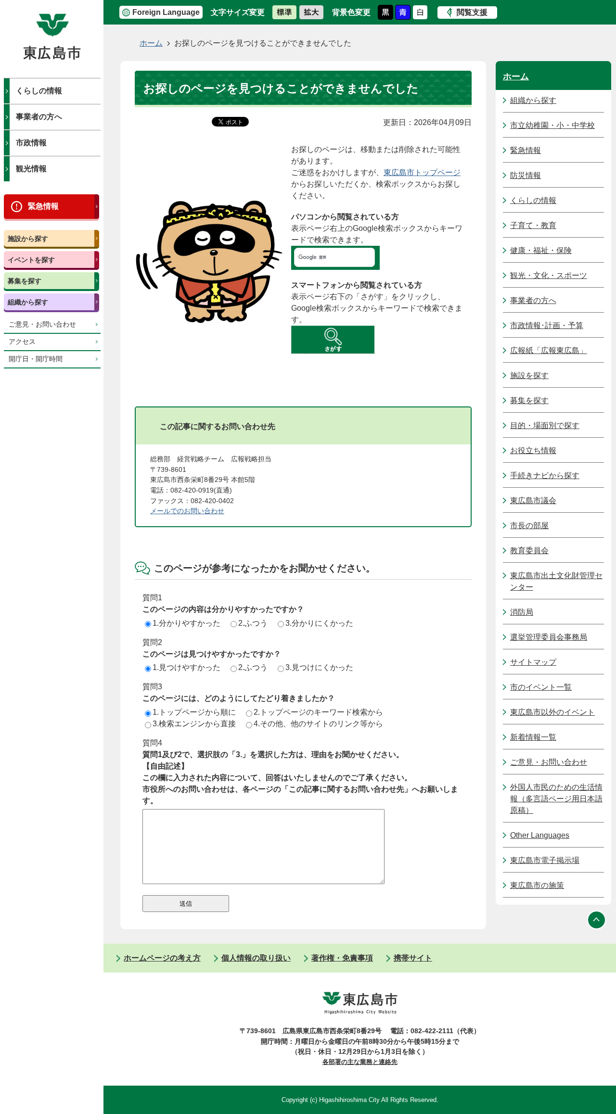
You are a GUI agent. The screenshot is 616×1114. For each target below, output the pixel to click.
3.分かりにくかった (319, 623)
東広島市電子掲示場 (544, 860)
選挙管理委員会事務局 (548, 637)
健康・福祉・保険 (541, 250)
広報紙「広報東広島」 (548, 350)
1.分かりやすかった (186, 623)
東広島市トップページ (422, 172)
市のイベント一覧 (541, 687)
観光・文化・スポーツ (548, 275)
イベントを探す (31, 260)
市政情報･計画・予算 (546, 325)
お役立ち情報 (533, 450)
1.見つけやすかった (186, 667)
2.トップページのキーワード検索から (318, 712)
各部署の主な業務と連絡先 (360, 1061)
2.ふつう (253, 623)
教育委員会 (529, 550)
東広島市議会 (533, 500)
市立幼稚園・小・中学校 (552, 125)
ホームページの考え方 (162, 958)
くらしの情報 (39, 91)
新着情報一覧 (533, 737)
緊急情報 (43, 206)
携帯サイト (413, 958)
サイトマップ (533, 662)
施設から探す (28, 238)
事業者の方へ (39, 117)
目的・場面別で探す (544, 425)
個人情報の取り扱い (256, 958)
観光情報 (31, 169)
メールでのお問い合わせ (187, 511)
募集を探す (24, 281)
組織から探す (28, 302)
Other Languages (539, 835)
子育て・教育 (533, 225)
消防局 (521, 612)
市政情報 (31, 143)
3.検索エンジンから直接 (194, 724)
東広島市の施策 (537, 885)
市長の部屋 (529, 525)
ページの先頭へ (596, 919)
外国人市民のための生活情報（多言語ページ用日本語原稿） (556, 798)
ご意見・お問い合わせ (42, 324)
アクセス (22, 341)
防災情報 (525, 175)
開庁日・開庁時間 (36, 359)
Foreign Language (166, 12)
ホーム (151, 43)
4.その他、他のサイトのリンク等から (318, 724)
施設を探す (529, 375)
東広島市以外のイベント (552, 712)
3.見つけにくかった (319, 667)
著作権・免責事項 (342, 958)
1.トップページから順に (194, 712)
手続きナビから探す (544, 475)
